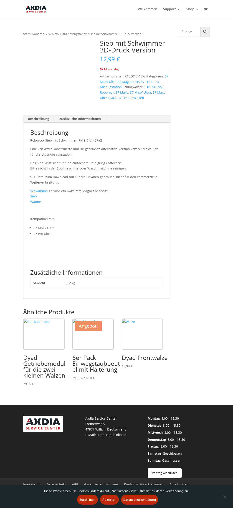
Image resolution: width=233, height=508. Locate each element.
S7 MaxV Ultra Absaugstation (67, 34)
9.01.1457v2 (153, 87)
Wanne (35, 201)
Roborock (39, 34)
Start (26, 34)
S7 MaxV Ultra (140, 92)
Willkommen (147, 9)
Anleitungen (179, 484)
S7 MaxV (122, 92)
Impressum (32, 484)
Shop (190, 9)
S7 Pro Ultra (127, 98)
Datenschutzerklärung (139, 499)
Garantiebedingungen (101, 484)
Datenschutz (56, 484)
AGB (75, 484)
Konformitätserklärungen (144, 484)
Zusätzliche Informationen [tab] (80, 119)
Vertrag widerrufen (164, 473)
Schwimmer (39, 191)
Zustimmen (87, 499)
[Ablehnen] (225, 499)
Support (169, 9)
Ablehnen (109, 499)
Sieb (140, 98)
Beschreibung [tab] (38, 119)
